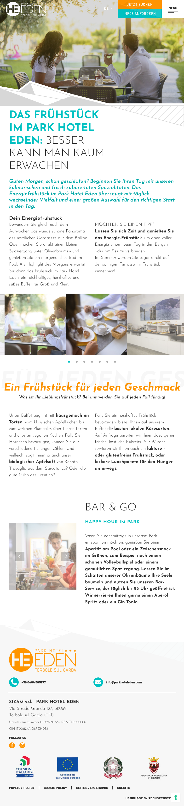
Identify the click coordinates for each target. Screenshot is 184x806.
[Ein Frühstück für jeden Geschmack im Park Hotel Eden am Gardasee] (30, 324)
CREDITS (123, 787)
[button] (69, 362)
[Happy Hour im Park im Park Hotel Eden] (43, 556)
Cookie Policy (55, 787)
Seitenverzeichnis (92, 787)
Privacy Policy (22, 787)
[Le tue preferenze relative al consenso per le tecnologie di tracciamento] (175, 797)
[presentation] (19, 556)
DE (106, 9)
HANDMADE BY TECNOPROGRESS (150, 798)
